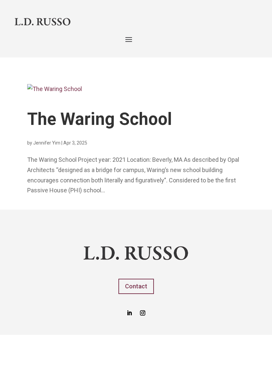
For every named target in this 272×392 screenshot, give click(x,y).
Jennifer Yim (46, 143)
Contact (136, 286)
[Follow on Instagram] (142, 313)
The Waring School (99, 119)
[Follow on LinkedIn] (129, 313)
